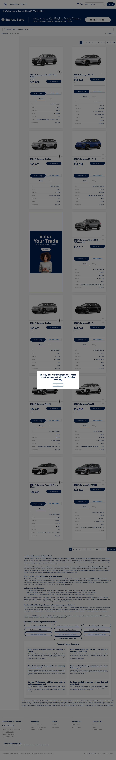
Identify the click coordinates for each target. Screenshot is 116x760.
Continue (58, 385)
